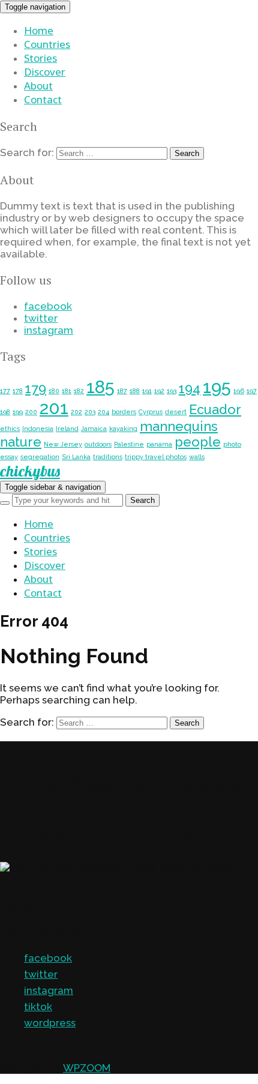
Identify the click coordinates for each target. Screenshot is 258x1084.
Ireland (67, 428)
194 (189, 388)
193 (171, 390)
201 (54, 407)
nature (20, 442)
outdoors (98, 444)
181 (66, 390)
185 (100, 386)
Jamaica (94, 428)
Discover (44, 72)
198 (5, 411)
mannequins (179, 426)
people (198, 442)
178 (18, 390)
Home (38, 30)
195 (217, 386)
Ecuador (215, 409)
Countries (47, 44)
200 (31, 411)
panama (159, 444)
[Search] (5, 503)
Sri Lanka (76, 456)
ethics (10, 428)
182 (79, 390)
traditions (107, 456)
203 (90, 411)
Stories (40, 58)
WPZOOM (86, 1068)
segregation (39, 456)
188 (135, 390)
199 (18, 411)
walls (197, 456)
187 (122, 390)
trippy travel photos (156, 456)
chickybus (30, 471)
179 (35, 388)
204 (103, 411)
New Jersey (63, 444)
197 (252, 390)
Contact (43, 99)
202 (76, 411)
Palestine (129, 444)
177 (5, 390)
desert (176, 411)
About (38, 85)
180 (54, 390)
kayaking (123, 428)
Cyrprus (151, 411)
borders (124, 411)
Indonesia (37, 428)
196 (238, 390)
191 (147, 390)
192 (159, 390)
